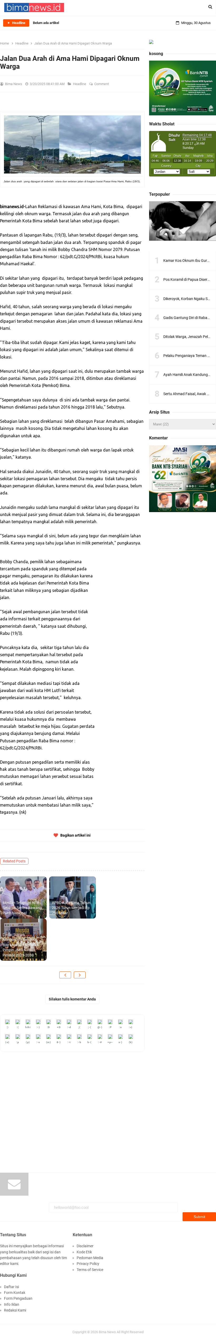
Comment (102, 84)
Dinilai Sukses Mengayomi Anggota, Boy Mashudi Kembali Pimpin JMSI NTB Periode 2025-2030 (20, 944)
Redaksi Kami (15, 1310)
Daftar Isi (11, 1287)
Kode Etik (84, 1252)
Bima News (107, 1332)
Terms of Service (90, 1270)
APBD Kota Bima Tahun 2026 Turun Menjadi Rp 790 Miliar (71, 908)
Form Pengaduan (18, 1298)
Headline (80, 84)
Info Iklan (11, 1304)
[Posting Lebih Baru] (65, 974)
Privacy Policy (88, 1264)
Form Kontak (14, 1292)
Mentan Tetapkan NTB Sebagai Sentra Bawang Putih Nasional (22, 908)
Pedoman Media (90, 1258)
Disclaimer (85, 1246)
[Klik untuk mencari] (210, 7)
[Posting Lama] (80, 974)
